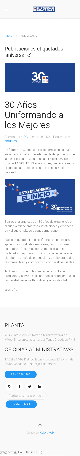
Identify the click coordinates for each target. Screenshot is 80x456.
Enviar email (21, 404)
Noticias (11, 141)
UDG (24, 137)
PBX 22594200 (21, 374)
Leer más (11, 289)
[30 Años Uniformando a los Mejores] (40, 77)
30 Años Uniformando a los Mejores (34, 114)
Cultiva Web (47, 432)
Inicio (8, 35)
